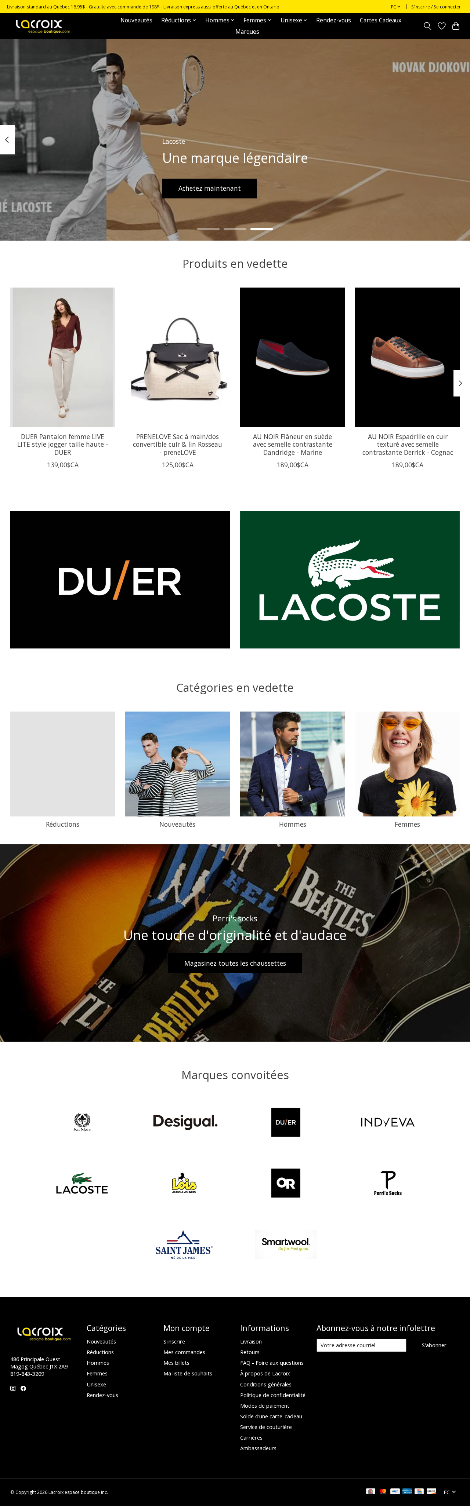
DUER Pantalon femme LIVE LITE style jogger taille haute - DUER (62, 444)
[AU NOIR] (82, 1122)
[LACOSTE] (82, 1184)
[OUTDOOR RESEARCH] (286, 1184)
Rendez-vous (333, 20)
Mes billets (176, 1362)
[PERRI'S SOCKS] (388, 1184)
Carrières (251, 1437)
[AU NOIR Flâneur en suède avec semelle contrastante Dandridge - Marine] (292, 357)
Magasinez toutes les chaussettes (235, 963)
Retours (250, 1352)
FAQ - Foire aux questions (272, 1362)
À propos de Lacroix (265, 1373)
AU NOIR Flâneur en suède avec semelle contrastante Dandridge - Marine (292, 444)
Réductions (62, 824)
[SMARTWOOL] (286, 1245)
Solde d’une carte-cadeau (271, 1416)
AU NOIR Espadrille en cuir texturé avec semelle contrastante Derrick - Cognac (407, 444)
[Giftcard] (370, 1492)
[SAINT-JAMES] (184, 1245)
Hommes (292, 824)
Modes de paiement (264, 1405)
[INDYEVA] (388, 1122)
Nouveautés (136, 20)
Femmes (407, 824)
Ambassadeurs (258, 1448)
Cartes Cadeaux (380, 20)
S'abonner (434, 1345)
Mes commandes (184, 1352)
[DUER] (286, 1122)
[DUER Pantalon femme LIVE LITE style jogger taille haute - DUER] (62, 357)
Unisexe (96, 1384)
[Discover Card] (431, 1492)
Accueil (102, 20)
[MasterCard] (383, 1492)
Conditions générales (266, 1384)
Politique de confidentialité (273, 1395)
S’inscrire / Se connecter (436, 7)
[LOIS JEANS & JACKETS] (184, 1184)
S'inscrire (174, 1341)
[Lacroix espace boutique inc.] (42, 26)
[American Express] (407, 1492)
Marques (247, 32)
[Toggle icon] (427, 26)
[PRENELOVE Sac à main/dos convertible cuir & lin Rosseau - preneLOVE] (177, 357)
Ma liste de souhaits (187, 1373)
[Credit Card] (419, 1492)
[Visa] (395, 1492)
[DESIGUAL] (184, 1122)
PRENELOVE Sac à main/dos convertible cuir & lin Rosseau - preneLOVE (177, 444)
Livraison (251, 1341)
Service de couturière (266, 1426)
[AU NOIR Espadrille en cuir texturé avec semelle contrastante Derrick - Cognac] (407, 357)
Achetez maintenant (209, 188)
